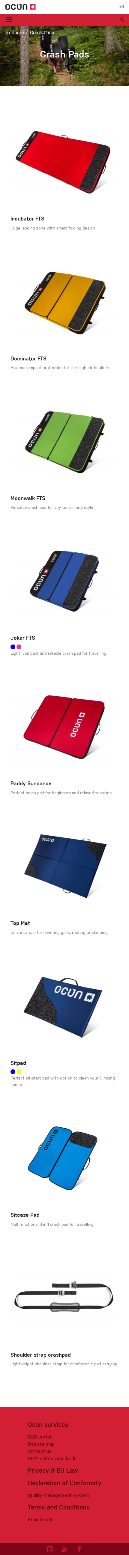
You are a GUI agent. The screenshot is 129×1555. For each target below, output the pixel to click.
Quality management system (58, 1495)
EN (121, 7)
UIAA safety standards (52, 1458)
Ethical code (41, 1520)
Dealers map (41, 1444)
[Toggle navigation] (9, 19)
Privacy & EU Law (53, 1471)
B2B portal (39, 1437)
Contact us (39, 1451)
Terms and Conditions (59, 1508)
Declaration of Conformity (64, 1483)
